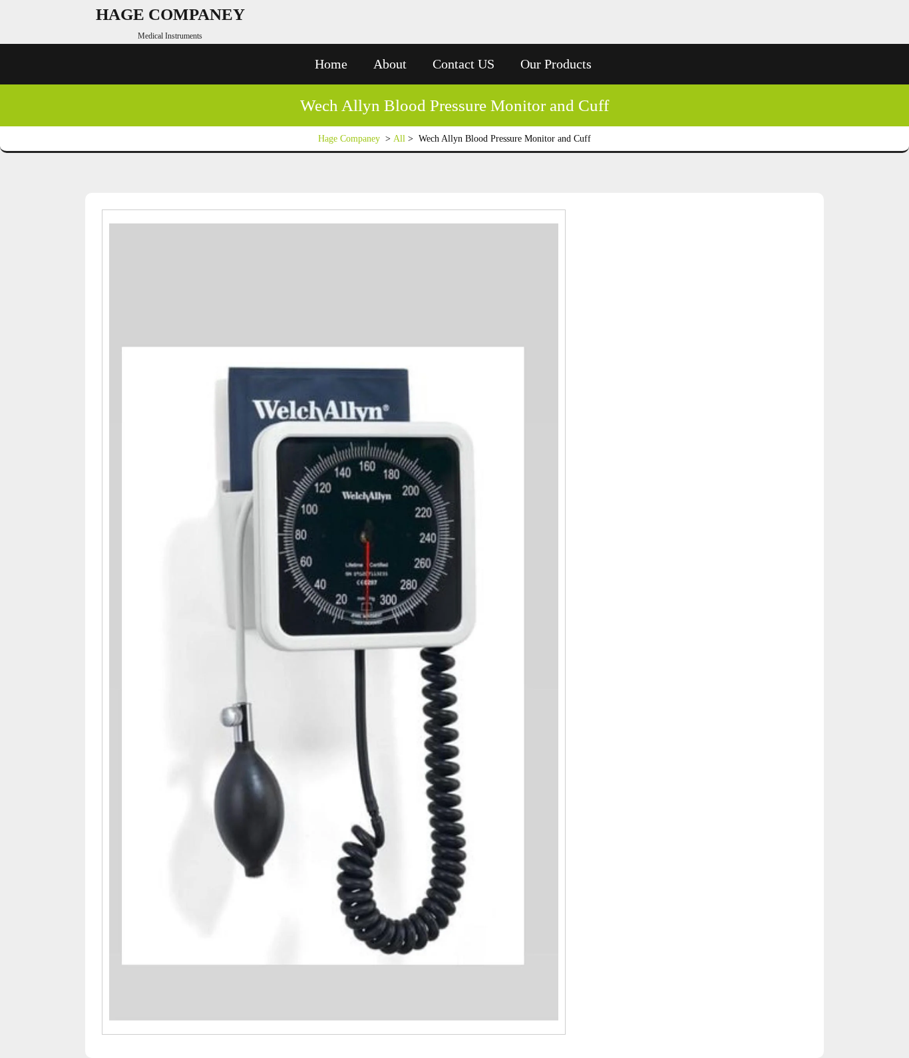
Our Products (556, 64)
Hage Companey (170, 14)
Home (331, 64)
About (390, 64)
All (399, 139)
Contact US (463, 64)
